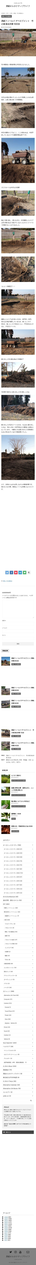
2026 (6, 1217)
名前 (4, 620)
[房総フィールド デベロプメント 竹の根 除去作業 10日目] (20, 572)
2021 (6, 1226)
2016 (6, 1235)
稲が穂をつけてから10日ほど (20, 801)
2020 (6, 1228)
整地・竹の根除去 (7, 581)
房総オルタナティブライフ (18, 6)
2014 (6, 1238)
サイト (4, 635)
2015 (6, 1236)
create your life (18, 1259)
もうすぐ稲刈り (16, 775)
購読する (8, 1132)
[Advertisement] (18, 512)
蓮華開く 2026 (16, 814)
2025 (6, 1219)
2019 (6, 1229)
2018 (6, 1231)
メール (4, 628)
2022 (6, 1224)
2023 (6, 1222)
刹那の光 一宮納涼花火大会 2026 (22, 826)
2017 (6, 1233)
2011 (5, 1240)
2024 (6, 1220)
